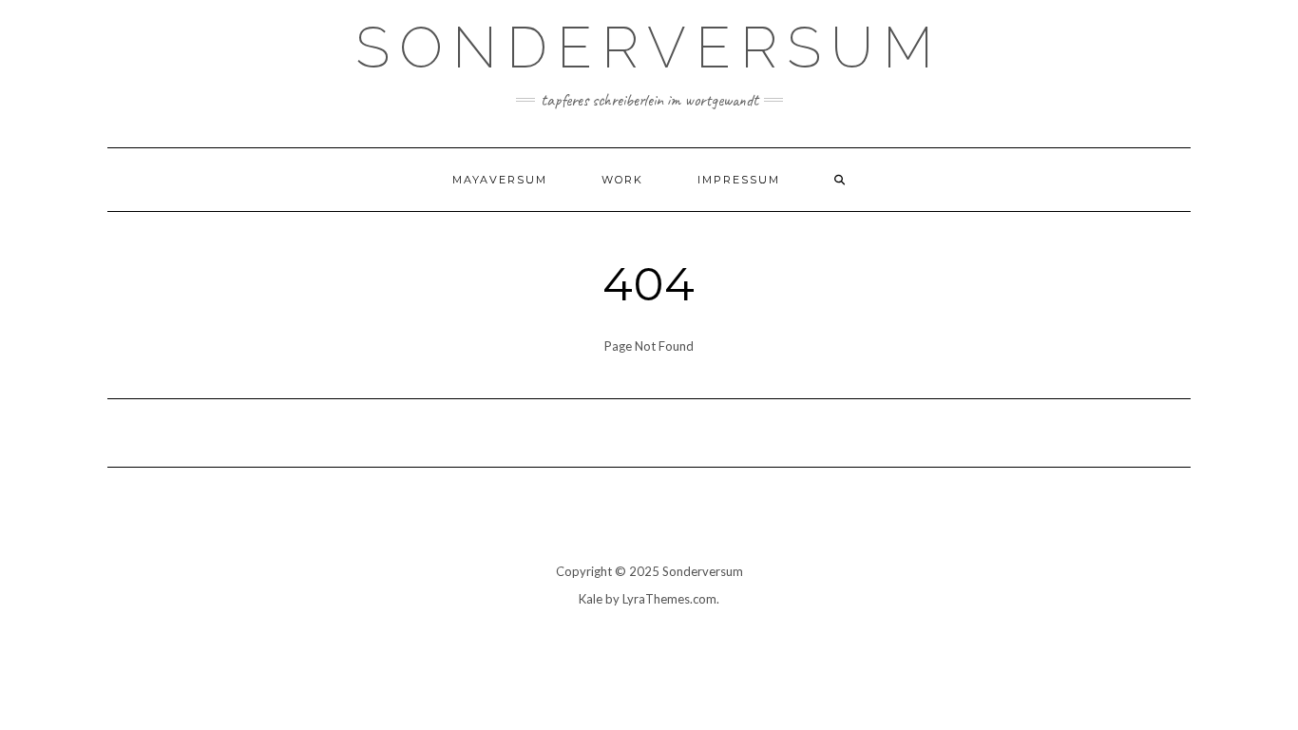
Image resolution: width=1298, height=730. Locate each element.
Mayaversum (499, 179)
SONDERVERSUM (649, 47)
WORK (622, 179)
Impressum (738, 179)
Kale (590, 598)
